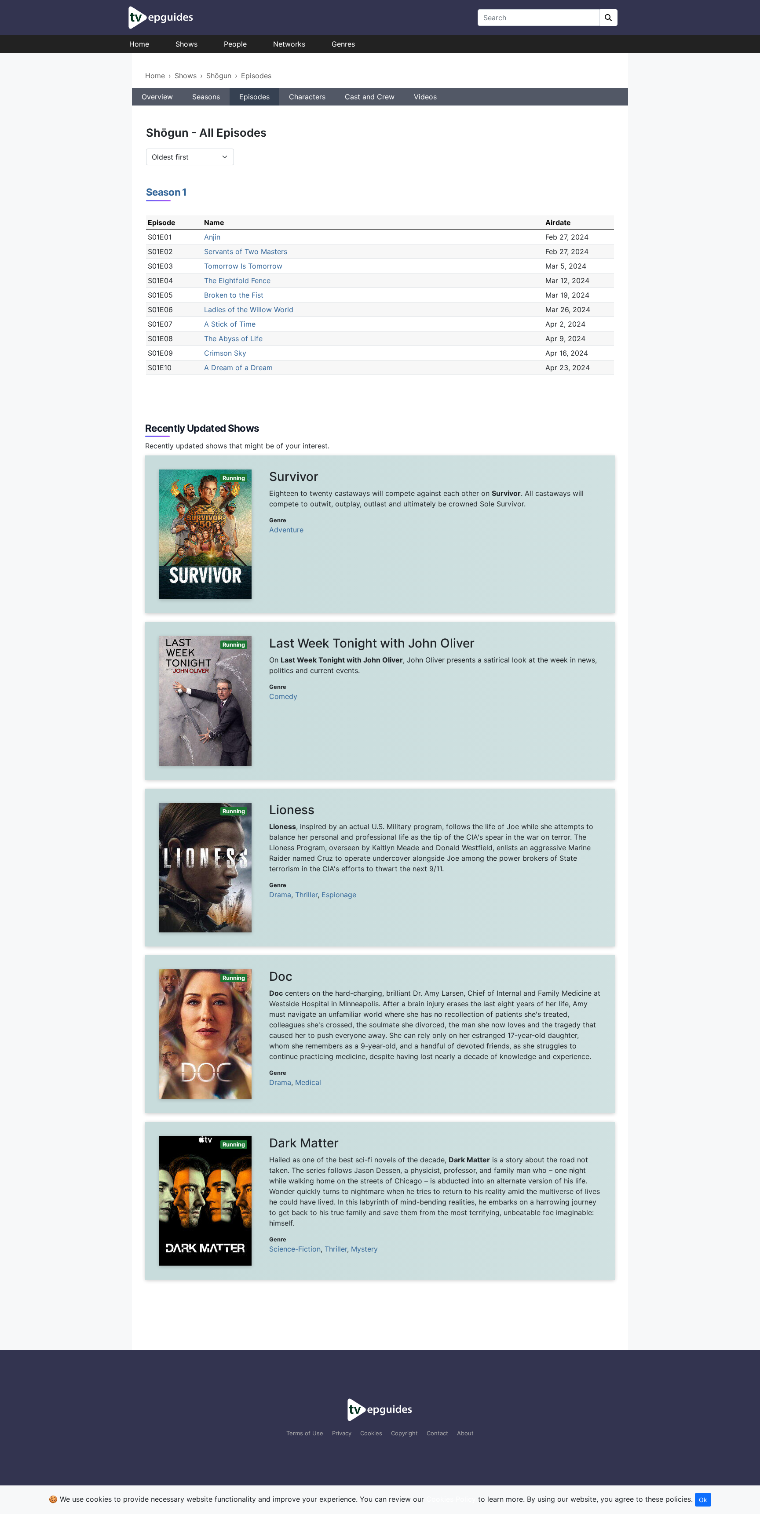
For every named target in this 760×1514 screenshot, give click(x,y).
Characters (307, 96)
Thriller (306, 894)
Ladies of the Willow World (248, 309)
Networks (289, 44)
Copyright (404, 1433)
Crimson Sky (225, 353)
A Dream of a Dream (238, 367)
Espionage (339, 894)
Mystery (364, 1249)
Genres (343, 44)
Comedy (283, 696)
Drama (280, 894)
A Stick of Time (230, 324)
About (465, 1433)
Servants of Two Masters (245, 251)
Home (139, 44)
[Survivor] (380, 534)
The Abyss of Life (233, 338)
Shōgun (218, 75)
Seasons (206, 96)
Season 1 (166, 192)
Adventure (286, 529)
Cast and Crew (370, 96)
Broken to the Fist (233, 295)
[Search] (609, 17)
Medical (308, 1082)
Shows (186, 44)
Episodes (256, 75)
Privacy (341, 1433)
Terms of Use (304, 1433)
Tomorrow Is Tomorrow (243, 266)
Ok (703, 1499)
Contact (437, 1433)
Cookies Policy (451, 1499)
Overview (157, 96)
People (235, 44)
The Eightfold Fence (237, 280)
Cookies (371, 1433)
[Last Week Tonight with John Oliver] (380, 701)
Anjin (212, 237)
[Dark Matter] (380, 1201)
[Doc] (380, 1034)
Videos (425, 96)
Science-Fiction (295, 1249)
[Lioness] (380, 867)
